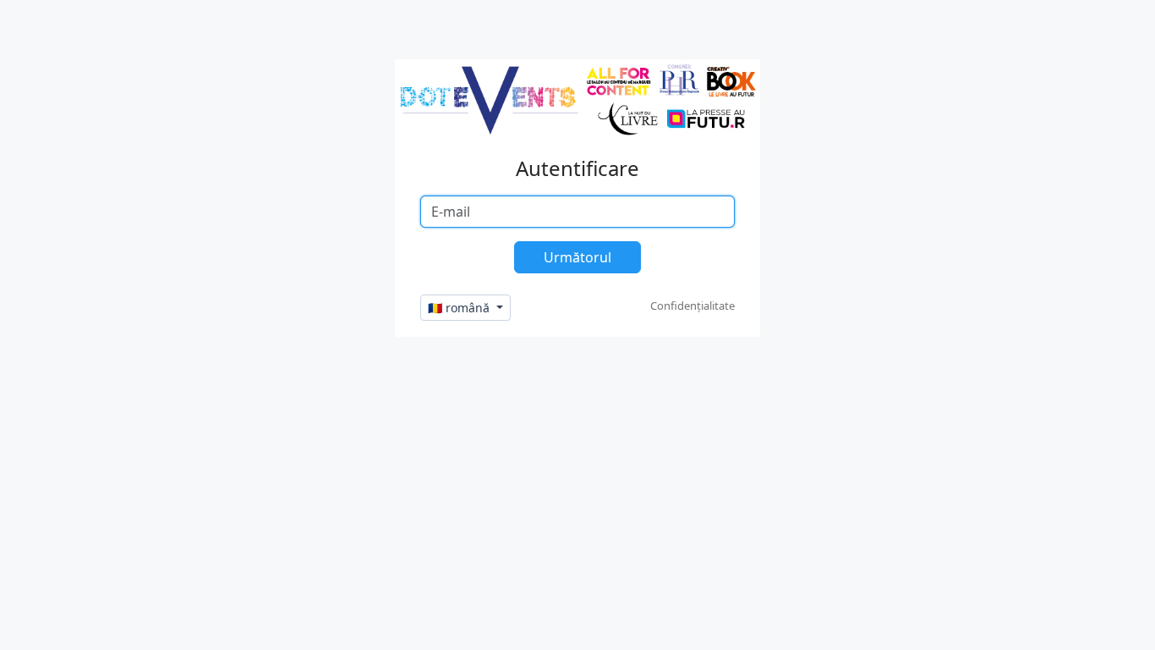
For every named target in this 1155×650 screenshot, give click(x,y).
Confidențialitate (692, 305)
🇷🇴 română (460, 308)
